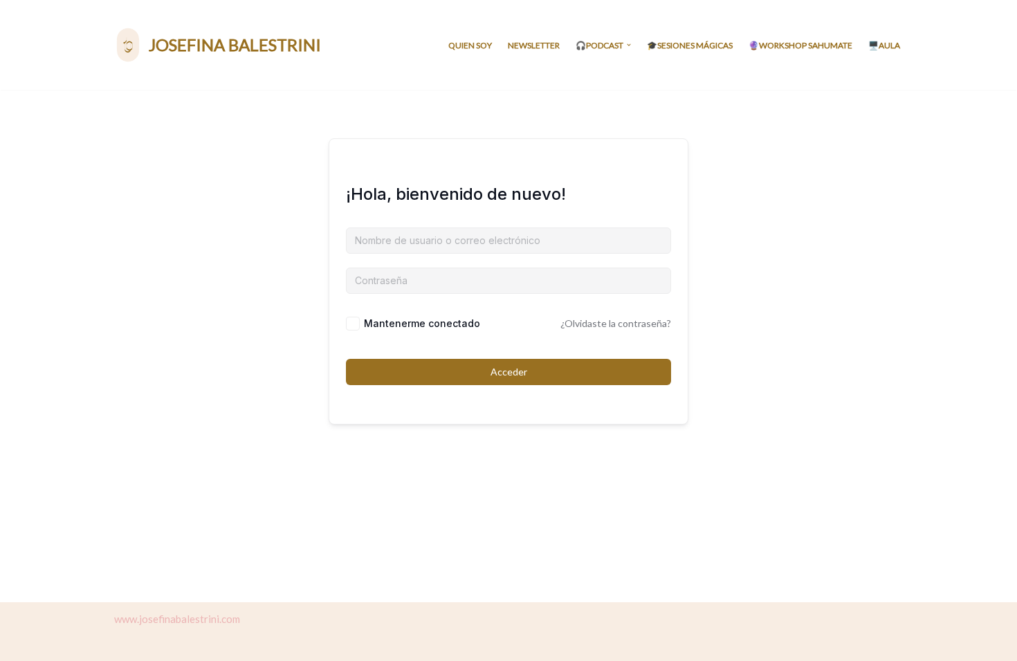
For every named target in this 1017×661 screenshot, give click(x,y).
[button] (629, 45)
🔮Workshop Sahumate (800, 45)
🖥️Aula (884, 45)
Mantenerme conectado (422, 323)
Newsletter (534, 45)
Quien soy (470, 45)
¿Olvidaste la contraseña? (615, 323)
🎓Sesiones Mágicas (690, 45)
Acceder (509, 372)
